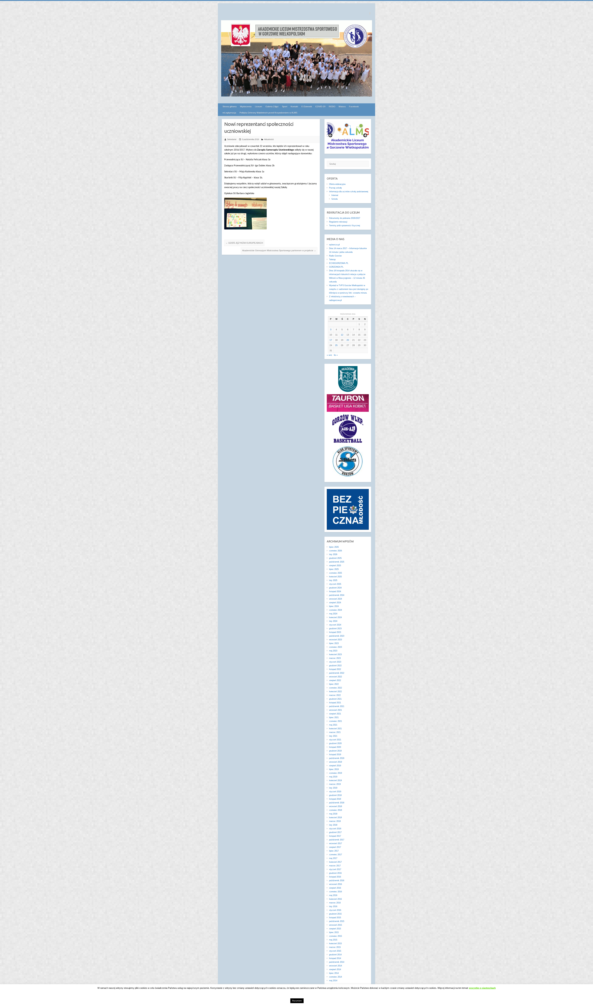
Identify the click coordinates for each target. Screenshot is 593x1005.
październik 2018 (336, 802)
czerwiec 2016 (335, 891)
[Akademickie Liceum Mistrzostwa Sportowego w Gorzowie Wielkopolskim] (296, 59)
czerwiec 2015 (335, 936)
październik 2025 (336, 562)
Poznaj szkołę (335, 188)
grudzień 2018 (335, 795)
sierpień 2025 (335, 565)
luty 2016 (333, 906)
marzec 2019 (335, 784)
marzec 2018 (335, 821)
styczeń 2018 (335, 828)
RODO (332, 106)
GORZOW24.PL (336, 267)
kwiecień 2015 (335, 943)
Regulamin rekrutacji (338, 222)
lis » (336, 355)
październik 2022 (336, 673)
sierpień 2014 (335, 969)
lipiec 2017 (334, 851)
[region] (348, 136)
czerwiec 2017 (335, 854)
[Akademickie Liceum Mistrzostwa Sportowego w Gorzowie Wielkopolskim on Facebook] (370, 13)
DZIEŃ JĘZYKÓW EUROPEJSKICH (244, 243)
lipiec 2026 (334, 547)
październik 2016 (336, 880)
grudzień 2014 (335, 954)
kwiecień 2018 (335, 817)
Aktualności (269, 139)
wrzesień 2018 (335, 806)
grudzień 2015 (335, 914)
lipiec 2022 (334, 684)
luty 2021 (333, 736)
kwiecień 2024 (335, 617)
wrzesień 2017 (335, 843)
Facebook (354, 106)
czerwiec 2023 (335, 647)
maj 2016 (333, 895)
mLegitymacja (229, 112)
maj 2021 (333, 725)
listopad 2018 (335, 799)
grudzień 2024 (335, 588)
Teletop (332, 259)
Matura (342, 106)
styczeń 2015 (335, 951)
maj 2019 (333, 777)
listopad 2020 (335, 747)
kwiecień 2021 (335, 728)
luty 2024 (333, 621)
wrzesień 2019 (335, 762)
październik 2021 (336, 706)
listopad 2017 (335, 836)
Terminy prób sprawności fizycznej (344, 225)
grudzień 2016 (335, 873)
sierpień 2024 (335, 602)
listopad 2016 (335, 877)
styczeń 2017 (335, 869)
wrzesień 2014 (335, 966)
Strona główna (230, 106)
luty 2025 (333, 580)
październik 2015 (336, 921)
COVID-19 (320, 106)
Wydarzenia (246, 106)
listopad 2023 (335, 632)
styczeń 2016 (335, 910)
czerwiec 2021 (335, 721)
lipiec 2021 (334, 717)
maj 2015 (333, 940)
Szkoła (334, 199)
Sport (284, 106)
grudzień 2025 (335, 558)
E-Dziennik (306, 106)
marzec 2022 (335, 695)
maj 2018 (333, 814)
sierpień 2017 (335, 847)
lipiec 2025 (334, 569)
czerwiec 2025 (335, 573)
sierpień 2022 (335, 680)
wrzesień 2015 (335, 925)
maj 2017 (333, 858)
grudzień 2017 (335, 832)
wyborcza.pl (334, 244)
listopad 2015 (335, 917)
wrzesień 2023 (335, 639)
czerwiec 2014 (335, 977)
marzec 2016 (335, 903)
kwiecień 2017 (335, 862)
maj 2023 (333, 651)
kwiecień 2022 (335, 691)
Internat (334, 195)
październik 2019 (336, 758)
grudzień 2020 (335, 743)
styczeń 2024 (335, 625)
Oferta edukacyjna (337, 184)
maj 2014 (333, 980)
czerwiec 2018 (335, 810)
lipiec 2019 (334, 769)
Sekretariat (231, 139)
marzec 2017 (335, 865)
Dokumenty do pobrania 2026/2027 (344, 218)
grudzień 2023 (335, 628)
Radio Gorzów (335, 256)
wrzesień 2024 (335, 599)
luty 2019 (333, 788)
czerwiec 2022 (335, 688)
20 (348, 340)
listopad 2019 (335, 754)
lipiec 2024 (334, 606)
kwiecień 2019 (335, 780)
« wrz (329, 355)
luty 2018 (333, 825)
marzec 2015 (335, 947)
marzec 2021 (335, 732)
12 (342, 335)
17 (331, 340)
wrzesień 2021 (335, 710)
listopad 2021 (335, 702)
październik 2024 (336, 595)
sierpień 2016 (335, 888)
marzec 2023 (335, 658)
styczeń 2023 (335, 662)
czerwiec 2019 (335, 773)
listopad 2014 (335, 958)
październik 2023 (336, 636)
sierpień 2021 (335, 714)
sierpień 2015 (335, 928)
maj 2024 (333, 614)
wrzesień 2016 (335, 884)
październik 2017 (336, 840)
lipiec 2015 (334, 932)
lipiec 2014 (334, 973)
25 (336, 345)
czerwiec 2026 (335, 551)
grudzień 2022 (335, 665)
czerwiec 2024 (335, 610)
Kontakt (294, 106)
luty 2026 (333, 554)
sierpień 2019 (335, 765)
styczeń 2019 (335, 791)
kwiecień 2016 (335, 899)
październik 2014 (336, 962)
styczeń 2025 (335, 584)
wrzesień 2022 (335, 677)
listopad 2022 (335, 669)
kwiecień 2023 (335, 654)
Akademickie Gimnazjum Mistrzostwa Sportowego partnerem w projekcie (279, 250)
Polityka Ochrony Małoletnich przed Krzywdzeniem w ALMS (268, 112)
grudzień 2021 (335, 699)
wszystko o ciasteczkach (482, 988)
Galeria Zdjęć (272, 106)
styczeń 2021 (335, 740)
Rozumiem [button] (297, 1001)
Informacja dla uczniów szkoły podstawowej (348, 191)
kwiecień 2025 (335, 576)
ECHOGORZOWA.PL (338, 263)
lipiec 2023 (334, 643)
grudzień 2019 (335, 751)
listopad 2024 (335, 591)
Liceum (258, 106)
